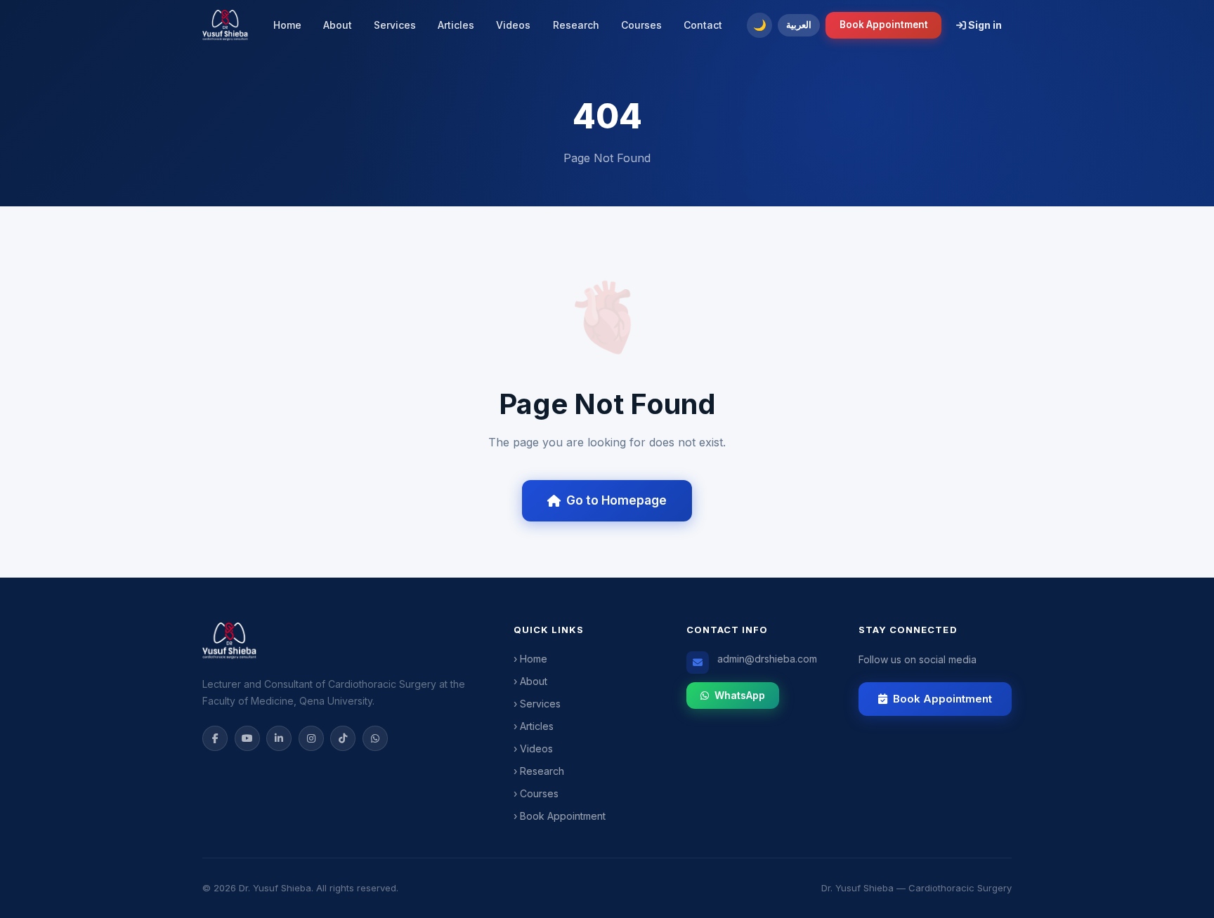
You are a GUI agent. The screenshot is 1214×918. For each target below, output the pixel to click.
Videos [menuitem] (513, 25)
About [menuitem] (337, 25)
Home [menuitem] (287, 25)
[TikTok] (342, 738)
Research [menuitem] (576, 25)
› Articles (534, 726)
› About (530, 681)
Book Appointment (884, 24)
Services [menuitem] (395, 25)
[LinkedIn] (279, 738)
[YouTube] (247, 738)
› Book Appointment (560, 816)
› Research (539, 771)
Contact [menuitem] (703, 25)
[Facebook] (215, 738)
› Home (530, 659)
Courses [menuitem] (641, 25)
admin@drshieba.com (767, 659)
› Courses (536, 793)
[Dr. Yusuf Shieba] (225, 25)
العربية (798, 25)
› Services (537, 704)
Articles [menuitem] (456, 25)
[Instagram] (311, 738)
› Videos (533, 748)
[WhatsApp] (375, 738)
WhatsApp (739, 695)
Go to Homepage (616, 500)
